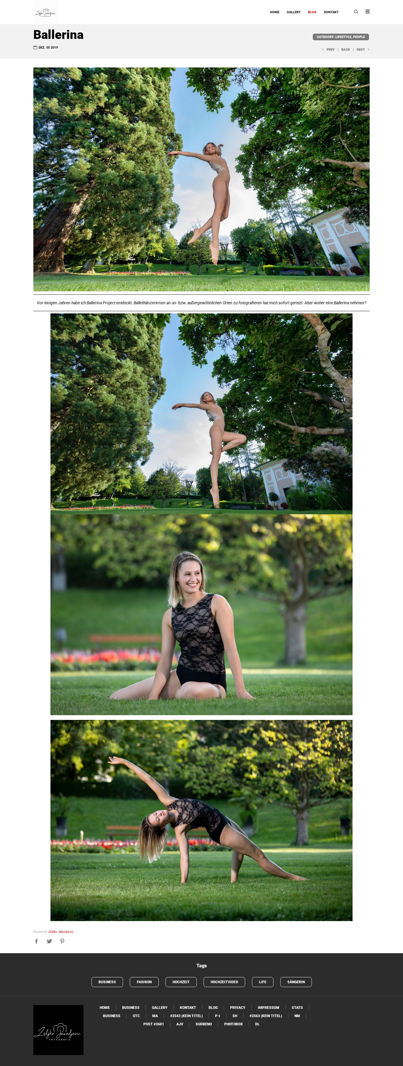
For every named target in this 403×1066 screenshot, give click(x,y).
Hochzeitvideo (224, 982)
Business (107, 982)
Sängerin (296, 982)
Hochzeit (181, 982)
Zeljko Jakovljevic (61, 932)
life (262, 982)
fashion (144, 982)
